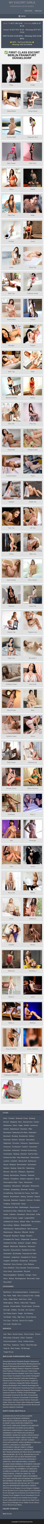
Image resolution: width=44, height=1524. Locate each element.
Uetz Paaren (16, 1402)
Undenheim (7, 1186)
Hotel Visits (23, 1299)
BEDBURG (17, 1418)
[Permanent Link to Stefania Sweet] (32, 282)
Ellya (11, 85)
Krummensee (25, 1380)
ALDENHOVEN (8, 1416)
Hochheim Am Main (10, 1211)
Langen (20, 1218)
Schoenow (15, 1397)
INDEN (23, 1437)
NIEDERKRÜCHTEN (10, 1459)
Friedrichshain (32, 1371)
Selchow (27, 1400)
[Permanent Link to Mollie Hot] (32, 490)
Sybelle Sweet (11, 736)
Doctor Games (29, 1334)
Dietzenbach (30, 1140)
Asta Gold (32, 684)
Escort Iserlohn (22, 1498)
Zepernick (12, 1407)
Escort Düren (30, 1493)
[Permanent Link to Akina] (32, 725)
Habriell (11, 502)
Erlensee (30, 1200)
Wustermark (36, 1405)
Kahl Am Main (33, 1154)
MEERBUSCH (19, 1449)
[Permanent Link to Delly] (32, 360)
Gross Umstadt (21, 1268)
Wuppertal (13, 1122)
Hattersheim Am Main (10, 1207)
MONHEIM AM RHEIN (19, 1452)
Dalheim (31, 1136)
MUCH (30, 1452)
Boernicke (37, 1364)
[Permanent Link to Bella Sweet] (11, 751)
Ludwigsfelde (20, 1383)
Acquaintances (34, 1292)
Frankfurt (25, 1147)
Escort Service (31, 1317)
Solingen (28, 1275)
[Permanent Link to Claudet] (11, 933)
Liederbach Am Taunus (11, 1221)
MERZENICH (28, 1449)
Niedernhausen (8, 1229)
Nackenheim (32, 1164)
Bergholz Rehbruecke (31, 1361)
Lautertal (6, 1161)
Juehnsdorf (24, 1378)
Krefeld (26, 1125)
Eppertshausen (34, 1143)
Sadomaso (15, 1345)
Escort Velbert (24, 1502)
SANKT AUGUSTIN (32, 1466)
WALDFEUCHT (36, 1478)
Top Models (7, 1317)
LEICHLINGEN (8, 1447)
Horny (5, 1299)
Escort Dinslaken (35, 1490)
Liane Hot (32, 606)
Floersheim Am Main (29, 1253)
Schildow (20, 1392)
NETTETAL (19, 1454)
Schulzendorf (33, 1397)
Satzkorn (13, 1392)
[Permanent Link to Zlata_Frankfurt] (32, 1037)
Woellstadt (7, 1264)
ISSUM (28, 1437)
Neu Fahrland (22, 1385)
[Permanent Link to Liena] (11, 907)
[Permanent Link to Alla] (11, 829)
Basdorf (14, 1361)
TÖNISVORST (8, 1476)
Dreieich (37, 1196)
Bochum (6, 1122)
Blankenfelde (21, 1364)
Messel (5, 1164)
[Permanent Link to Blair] (32, 699)
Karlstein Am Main (9, 1157)
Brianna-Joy (32, 762)
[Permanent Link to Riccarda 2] (32, 647)
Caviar (20, 1341)
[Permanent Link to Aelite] (11, 256)
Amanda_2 (32, 971)
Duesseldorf (7, 1282)
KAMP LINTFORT (21, 1440)
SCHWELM (7, 1471)
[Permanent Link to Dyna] (11, 178)
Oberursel (17, 1232)
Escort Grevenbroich (28, 1495)
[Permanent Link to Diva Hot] (11, 412)
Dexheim (15, 1140)
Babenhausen (14, 1129)
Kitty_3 (32, 814)
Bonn (20, 1122)
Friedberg (6, 1204)
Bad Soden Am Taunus (22, 1193)
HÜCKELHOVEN (33, 1435)
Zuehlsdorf (19, 1407)
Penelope (32, 840)
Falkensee (23, 1371)
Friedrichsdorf (15, 1204)
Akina (33, 736)
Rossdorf (27, 1271)
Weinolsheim (16, 1186)
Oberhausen (7, 1125)
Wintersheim (35, 1186)
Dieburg (23, 1196)
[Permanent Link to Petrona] (11, 594)
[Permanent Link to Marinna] (32, 1011)
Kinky (14, 1317)
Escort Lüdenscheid (9, 1500)
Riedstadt (31, 1175)
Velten (23, 1402)
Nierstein (6, 1172)
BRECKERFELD (8, 1421)
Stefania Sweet (32, 293)
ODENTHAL (7, 1462)
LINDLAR (16, 1447)
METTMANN (7, 1452)
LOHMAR (30, 1447)
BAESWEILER (8, 1418)
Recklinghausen (20, 1278)
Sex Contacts (30, 1310)
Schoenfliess (7, 1397)
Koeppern (6, 1261)
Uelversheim (28, 1182)
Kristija (11, 241)
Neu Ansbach (35, 1221)
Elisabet (11, 345)
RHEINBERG (28, 1464)
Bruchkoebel (17, 1253)
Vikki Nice (32, 163)
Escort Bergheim (15, 1488)
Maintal (22, 1221)
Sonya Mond (32, 111)
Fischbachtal (16, 1147)
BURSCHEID (32, 1421)
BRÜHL (25, 1421)
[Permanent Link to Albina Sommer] (32, 777)
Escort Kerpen (32, 1498)
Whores (16, 1303)
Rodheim (6, 1179)
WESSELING (22, 1483)
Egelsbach (14, 1200)
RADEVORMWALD (16, 1464)
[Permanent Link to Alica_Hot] (11, 881)
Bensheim (24, 1129)
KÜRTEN (6, 1445)
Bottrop (11, 1278)
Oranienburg (25, 1388)
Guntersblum (7, 1154)
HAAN (26, 1430)
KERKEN (31, 1440)
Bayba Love (32, 632)
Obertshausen (8, 1232)
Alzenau (31, 1189)
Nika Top (33, 554)
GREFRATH (7, 1430)
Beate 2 (11, 997)
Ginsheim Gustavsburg (28, 1150)
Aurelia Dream (11, 476)
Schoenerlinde (33, 1395)
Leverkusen (34, 1125)
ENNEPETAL (28, 1423)
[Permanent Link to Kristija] (11, 230)
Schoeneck (33, 1261)
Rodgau (22, 1236)
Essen (25, 1118)
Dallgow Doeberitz (18, 1368)
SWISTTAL (27, 1474)
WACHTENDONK (24, 1478)
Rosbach (29, 1236)
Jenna (33, 866)
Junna (33, 241)
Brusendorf (21, 1366)
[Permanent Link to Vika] (11, 855)
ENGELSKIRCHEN (16, 1423)
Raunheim (15, 1236)
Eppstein (22, 1200)
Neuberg (13, 1168)
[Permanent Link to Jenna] (32, 855)
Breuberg (15, 1136)
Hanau (23, 1204)
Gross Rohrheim (8, 1268)
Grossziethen (26, 1376)
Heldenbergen (24, 1207)
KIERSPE (14, 1442)
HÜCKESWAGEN (9, 1437)
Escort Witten (17, 1505)
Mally (33, 215)
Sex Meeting (28, 1313)
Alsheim (6, 1129)
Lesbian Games (28, 1341)
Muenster (6, 1250)
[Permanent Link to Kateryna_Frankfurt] (11, 1063)
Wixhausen (31, 1246)
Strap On (6, 1348)
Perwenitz (11, 1390)
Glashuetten (7, 1253)
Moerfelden (15, 1261)
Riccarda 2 (32, 658)
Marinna (32, 1023)
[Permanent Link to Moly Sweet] (11, 152)
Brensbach (7, 1136)
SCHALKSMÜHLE (9, 1469)
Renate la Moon (11, 398)
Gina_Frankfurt (11, 1049)
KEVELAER (7, 1442)
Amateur (6, 1306)
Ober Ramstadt (32, 1229)
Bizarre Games (18, 1334)
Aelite (11, 267)
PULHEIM (6, 1464)
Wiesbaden (26, 1186)
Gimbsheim (16, 1150)
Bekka (32, 893)
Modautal (13, 1164)
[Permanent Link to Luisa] (32, 985)
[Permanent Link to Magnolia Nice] (32, 126)
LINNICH (23, 1447)
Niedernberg (30, 1168)
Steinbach (34, 1239)
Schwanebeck (7, 1400)
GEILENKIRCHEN (9, 1428)
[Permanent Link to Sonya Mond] (32, 99)
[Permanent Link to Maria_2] (11, 1011)
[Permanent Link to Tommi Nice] (11, 308)
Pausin (5, 1390)
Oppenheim (30, 1172)
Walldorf (6, 1246)
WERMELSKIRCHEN (10, 1483)
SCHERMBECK (21, 1469)
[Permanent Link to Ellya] (11, 73)
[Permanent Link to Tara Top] (11, 516)
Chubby (37, 1296)
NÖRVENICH (31, 1459)
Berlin (5, 1118)
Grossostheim (18, 1271)
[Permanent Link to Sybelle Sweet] (11, 725)
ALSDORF (28, 1416)
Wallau (34, 1243)
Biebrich (6, 1196)
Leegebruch (34, 1380)
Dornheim (30, 1196)
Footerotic (29, 1338)
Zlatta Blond (11, 111)
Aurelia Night (11, 137)
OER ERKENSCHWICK (19, 1462)
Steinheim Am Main (10, 1243)
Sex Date (21, 1310)
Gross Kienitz (7, 1376)
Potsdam (11, 1118)
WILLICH (6, 1486)
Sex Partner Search (10, 1313)
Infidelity (14, 1310)
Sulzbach (21, 1243)
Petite (9, 1296)
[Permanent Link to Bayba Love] (32, 620)
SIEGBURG (24, 1471)
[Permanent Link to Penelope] (32, 829)
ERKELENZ (16, 1425)
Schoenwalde (24, 1397)
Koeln (38, 1278)
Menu (23, 16)
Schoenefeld (7, 1395)
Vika (11, 866)
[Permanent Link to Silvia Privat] (11, 699)
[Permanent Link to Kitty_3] (32, 803)
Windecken (23, 1246)
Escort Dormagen (9, 1493)
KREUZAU (37, 1442)
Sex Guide (7, 1324)
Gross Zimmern (17, 1264)
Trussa (32, 319)
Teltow (10, 1402)
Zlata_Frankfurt (32, 1049)
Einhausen (24, 1143)
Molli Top (11, 293)
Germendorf (7, 1373)
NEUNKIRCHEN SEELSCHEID (13, 1457)
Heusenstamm (35, 1207)
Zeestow (6, 1407)
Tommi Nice (11, 319)
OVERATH (31, 1462)
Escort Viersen (34, 1502)
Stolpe (5, 1402)
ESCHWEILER (33, 1425)
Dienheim (22, 1140)
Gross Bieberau (28, 1264)
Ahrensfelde (7, 1361)
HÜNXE (18, 1437)
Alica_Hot (11, 893)
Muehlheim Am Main (29, 1250)
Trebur (20, 1182)
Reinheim (23, 1175)
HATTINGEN (17, 1433)
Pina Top (33, 424)
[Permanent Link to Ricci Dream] (32, 568)
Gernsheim (7, 1150)
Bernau (5, 1364)
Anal (4, 1334)
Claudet (11, 945)
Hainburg (16, 1154)
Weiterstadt (14, 1246)
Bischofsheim (14, 1196)
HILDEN (24, 1435)
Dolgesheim (7, 1143)
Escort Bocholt (8, 1490)
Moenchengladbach (10, 1275)
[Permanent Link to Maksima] (11, 959)
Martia (32, 189)
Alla (11, 840)
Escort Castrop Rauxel (21, 1490)
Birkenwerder (12, 1364)
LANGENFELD (15, 1445)
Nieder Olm (21, 1168)
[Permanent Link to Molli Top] (11, 282)
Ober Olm (14, 1172)
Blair (32, 710)
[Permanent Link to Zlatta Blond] (11, 99)
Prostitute (36, 1306)
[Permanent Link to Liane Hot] (32, 594)
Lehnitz (5, 1383)
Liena (11, 919)
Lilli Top (32, 528)
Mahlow (28, 1383)
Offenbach (21, 1172)
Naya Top (11, 215)
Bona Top (32, 267)
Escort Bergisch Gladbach (30, 1488)
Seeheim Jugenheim (27, 1179)
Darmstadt (6, 1140)
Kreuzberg (16, 1380)
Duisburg (32, 1118)
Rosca (32, 945)
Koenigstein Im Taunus (28, 1257)
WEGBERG (18, 1481)
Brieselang (13, 1366)
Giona (11, 554)
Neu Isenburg (7, 1225)
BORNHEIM (25, 1418)
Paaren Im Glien (35, 1388)
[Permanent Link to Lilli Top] (32, 516)
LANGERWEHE (25, 1445)
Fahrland (17, 1371)
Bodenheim (32, 1132)
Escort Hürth (12, 1498)
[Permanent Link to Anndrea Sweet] (11, 673)
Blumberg (30, 1364)
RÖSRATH (21, 1466)
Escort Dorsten (20, 1493)
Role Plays (7, 1345)
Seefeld (21, 1400)
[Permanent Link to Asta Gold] (32, 673)
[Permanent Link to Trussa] (32, 308)
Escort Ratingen (13, 1502)
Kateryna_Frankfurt (11, 1075)
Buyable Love (16, 1324)
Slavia (22, 1345)
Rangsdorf (26, 1390)
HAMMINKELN (8, 1433)
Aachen (36, 1122)
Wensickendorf (26, 1405)
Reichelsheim (14, 1175)
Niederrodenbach (20, 1229)
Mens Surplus (15, 1348)
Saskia (32, 345)
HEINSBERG (7, 1435)
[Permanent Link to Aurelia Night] (11, 126)
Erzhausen (7, 1147)
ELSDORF (6, 1423)
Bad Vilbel (34, 1193)
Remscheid (31, 1278)
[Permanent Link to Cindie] (32, 73)
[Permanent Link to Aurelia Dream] (11, 464)
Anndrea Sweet (11, 684)
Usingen (28, 1243)
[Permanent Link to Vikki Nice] (32, 152)
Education (15, 1338)
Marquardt (34, 1383)
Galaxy (32, 398)
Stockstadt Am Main (10, 1182)
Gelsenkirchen (28, 1122)
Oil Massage (25, 1348)
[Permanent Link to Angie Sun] (11, 647)
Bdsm (10, 1334)
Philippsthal (19, 1390)
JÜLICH (5, 1440)
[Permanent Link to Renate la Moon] (11, 386)
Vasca (11, 1101)
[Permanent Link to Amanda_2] (32, 959)
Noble (14, 1296)
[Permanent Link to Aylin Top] (11, 360)
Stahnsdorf (34, 1400)
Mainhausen (32, 1161)
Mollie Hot (32, 502)
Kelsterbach (21, 1214)
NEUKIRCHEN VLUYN (31, 1454)
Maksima (11, 971)
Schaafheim (15, 1179)
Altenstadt (24, 1189)
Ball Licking (7, 1338)
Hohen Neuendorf (14, 1378)
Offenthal (25, 1232)
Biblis (30, 1129)
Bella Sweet (11, 762)
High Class (21, 1317)
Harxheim (23, 1154)
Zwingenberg (15, 1189)
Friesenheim (33, 1147)
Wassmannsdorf (15, 1405)
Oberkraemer (16, 1388)
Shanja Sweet (33, 450)
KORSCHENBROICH (26, 1442)
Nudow (9, 1388)
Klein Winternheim (23, 1157)
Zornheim (6, 1189)
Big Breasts (7, 1292)
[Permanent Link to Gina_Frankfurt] (11, 1037)
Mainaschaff (23, 1161)
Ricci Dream (32, 580)
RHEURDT (36, 1464)
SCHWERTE (15, 1471)
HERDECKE (16, 1435)
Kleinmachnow (8, 1380)
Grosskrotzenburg (33, 1268)
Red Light (6, 1310)
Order (30, 1299)
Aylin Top (11, 372)
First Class (7, 1320)
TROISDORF (17, 1476)
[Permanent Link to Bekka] (32, 881)
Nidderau (17, 1225)
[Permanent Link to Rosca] (32, 933)
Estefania (11, 814)
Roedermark (24, 1261)
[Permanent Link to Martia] (32, 178)
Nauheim (6, 1168)
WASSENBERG (8, 1481)
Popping (32, 1303)
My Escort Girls (22, 2)
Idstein (35, 1211)
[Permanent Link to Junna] (32, 230)
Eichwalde (35, 1368)
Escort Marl (30, 1500)
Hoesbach (6, 1257)
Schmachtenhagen (29, 1392)
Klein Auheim (30, 1214)
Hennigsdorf (35, 1376)
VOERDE (14, 1478)
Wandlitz (37, 1402)
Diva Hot (11, 424)
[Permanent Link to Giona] (11, 542)
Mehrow (5, 1385)
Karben (5, 1214)
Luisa (33, 997)
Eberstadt (6, 1200)
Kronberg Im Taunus (10, 1218)
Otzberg (6, 1175)
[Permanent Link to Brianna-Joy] (32, 751)
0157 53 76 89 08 (26, 44)
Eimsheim (16, 1143)
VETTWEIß (7, 1478)
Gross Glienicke (34, 1373)
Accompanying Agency (20, 1292)
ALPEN (22, 1416)
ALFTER (16, 1416)
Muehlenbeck (13, 1385)
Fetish (22, 1338)
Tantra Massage (31, 1345)
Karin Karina (11, 580)
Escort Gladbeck (14, 1495)
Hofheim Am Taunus (25, 1211)
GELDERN (19, 1428)
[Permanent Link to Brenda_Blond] (11, 777)
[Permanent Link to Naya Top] (11, 204)
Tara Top (11, 528)
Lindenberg (12, 1383)
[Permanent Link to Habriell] (11, 490)
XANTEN (33, 1486)
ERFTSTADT (7, 1425)
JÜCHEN (35, 1437)
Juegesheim (15, 1257)
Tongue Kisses (8, 1352)
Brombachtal (23, 1136)
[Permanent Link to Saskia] (32, 334)
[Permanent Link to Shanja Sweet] (32, 438)
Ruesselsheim (16, 1250)
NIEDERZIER (22, 1459)
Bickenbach (7, 1132)
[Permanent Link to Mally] (32, 204)
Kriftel (38, 1214)
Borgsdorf (6, 1366)
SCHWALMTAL (32, 1469)
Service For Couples (26, 1320)
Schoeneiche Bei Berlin (20, 1395)
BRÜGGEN (18, 1421)
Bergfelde (20, 1361)
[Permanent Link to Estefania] (11, 803)
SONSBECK (33, 1471)
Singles (20, 1313)
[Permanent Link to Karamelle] (11, 438)
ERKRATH (24, 1425)
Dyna (11, 189)
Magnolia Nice (33, 137)
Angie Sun (11, 658)
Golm (27, 1373)
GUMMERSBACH (17, 1430)
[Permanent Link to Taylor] (32, 464)
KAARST (12, 1440)
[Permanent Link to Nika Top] (32, 542)
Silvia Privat (11, 710)
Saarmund (6, 1392)
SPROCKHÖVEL (8, 1474)
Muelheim (21, 1275)
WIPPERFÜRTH (15, 1486)
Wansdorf (6, 1405)
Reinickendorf (35, 1390)
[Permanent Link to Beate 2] (11, 985)
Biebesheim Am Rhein (20, 1132)
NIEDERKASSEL (30, 1457)
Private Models (15, 1306)
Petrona (11, 606)
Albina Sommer (32, 788)
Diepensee (28, 1368)
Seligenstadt (25, 1239)
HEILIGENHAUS (28, 1433)
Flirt (4, 1296)
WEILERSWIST (28, 1481)
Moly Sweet (11, 163)
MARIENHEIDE (8, 1449)
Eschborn (37, 1200)
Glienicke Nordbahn (18, 1373)
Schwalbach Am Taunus (11, 1239)
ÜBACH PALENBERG (30, 1476)
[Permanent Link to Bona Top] (32, 256)
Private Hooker (27, 1306)
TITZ (33, 1474)
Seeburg (15, 1400)
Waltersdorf (30, 1402)
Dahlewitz (28, 1366)
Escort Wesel (7, 1505)
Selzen (37, 1179)
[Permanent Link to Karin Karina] (11, 568)
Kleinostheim (35, 1157)
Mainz (28, 1221)
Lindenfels (13, 1161)
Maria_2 (11, 1023)
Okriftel (31, 1232)
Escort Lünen (21, 1500)
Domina (37, 1334)
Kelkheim (12, 1214)
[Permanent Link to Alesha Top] (11, 620)
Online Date (25, 1303)
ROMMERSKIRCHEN (10, 1466)
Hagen (20, 1125)
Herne (34, 1275)
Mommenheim (22, 1164)
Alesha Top (11, 632)
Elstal (5, 1371)
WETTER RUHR (33, 1483)
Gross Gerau (7, 1271)
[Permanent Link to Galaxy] (32, 386)
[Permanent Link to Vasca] (11, 1089)
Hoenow (5, 1378)
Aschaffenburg (8, 1193)
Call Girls (15, 1320)
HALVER (32, 1430)
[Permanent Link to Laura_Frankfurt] (32, 1063)
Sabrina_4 (32, 919)
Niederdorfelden (26, 1225)
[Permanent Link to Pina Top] (32, 412)
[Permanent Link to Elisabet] (11, 334)
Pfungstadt (7, 1236)
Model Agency (8, 1303)
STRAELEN (19, 1474)
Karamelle (11, 450)
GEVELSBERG (28, 1428)
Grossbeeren (17, 1376)
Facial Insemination (10, 1341)
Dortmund (19, 1118)
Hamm (15, 1125)
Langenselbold (29, 1218)
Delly (32, 372)
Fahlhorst (10, 1371)
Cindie (32, 85)
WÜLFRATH (25, 1486)
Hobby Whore (13, 1299)
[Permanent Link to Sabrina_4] (32, 907)
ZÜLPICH (6, 1488)
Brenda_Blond (11, 788)
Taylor (33, 476)
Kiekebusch (33, 1378)
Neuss (5, 1278)
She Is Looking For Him (25, 1296)
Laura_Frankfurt (32, 1075)
